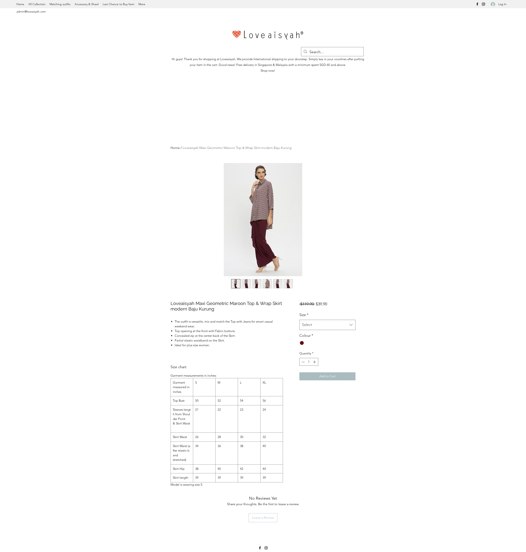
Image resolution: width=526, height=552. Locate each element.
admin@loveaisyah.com (31, 11)
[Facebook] (477, 4)
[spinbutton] (308, 369)
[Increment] (315, 369)
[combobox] (327, 332)
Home (175, 148)
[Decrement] (303, 369)
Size (303, 321)
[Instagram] (483, 4)
